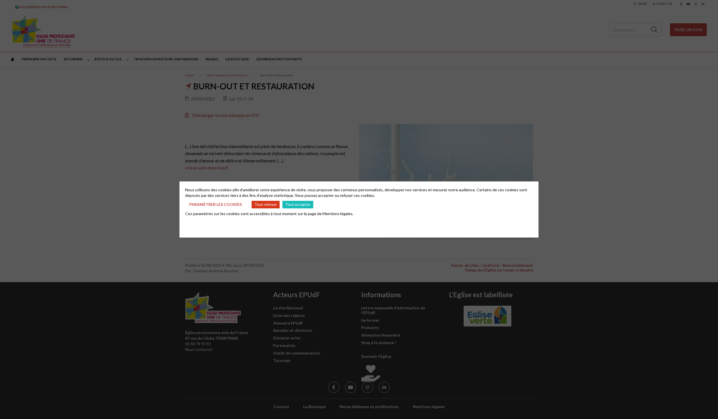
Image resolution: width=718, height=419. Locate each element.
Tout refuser (265, 204)
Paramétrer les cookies (215, 204)
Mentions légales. (338, 213)
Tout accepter (297, 204)
